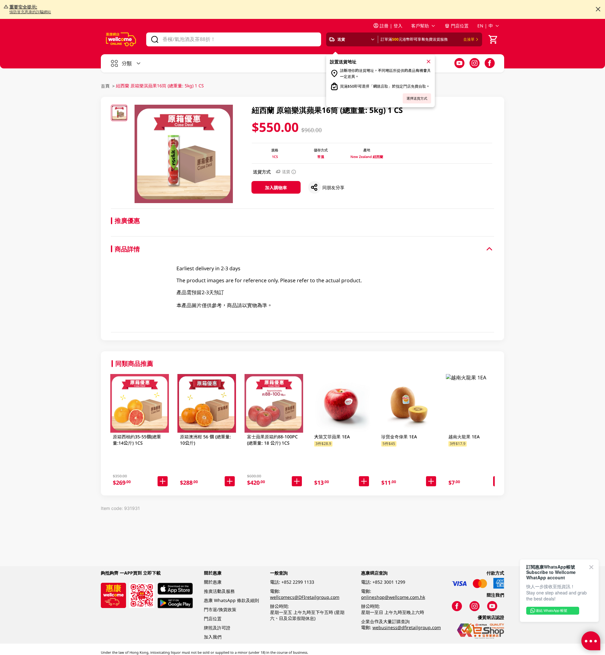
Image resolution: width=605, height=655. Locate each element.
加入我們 (213, 637)
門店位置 (460, 26)
